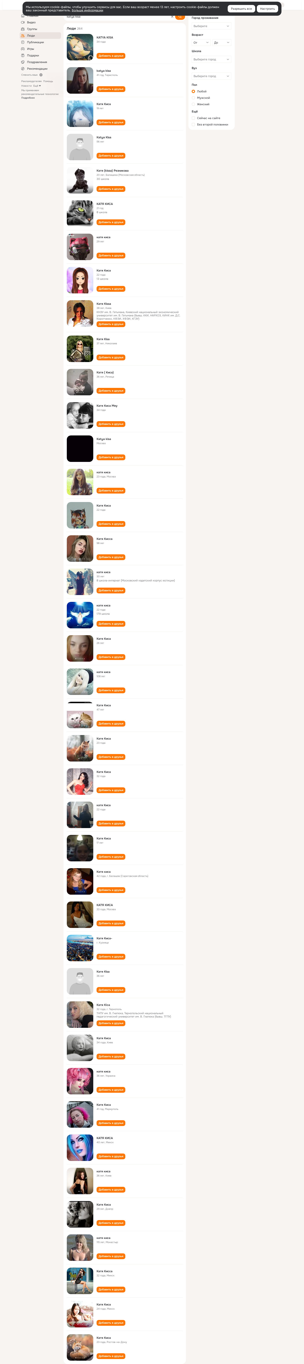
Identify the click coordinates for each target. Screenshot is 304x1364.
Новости (26, 85)
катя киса (103, 237)
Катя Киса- (104, 938)
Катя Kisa (103, 339)
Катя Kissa (104, 304)
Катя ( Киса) (105, 372)
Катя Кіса (103, 1005)
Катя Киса (104, 104)
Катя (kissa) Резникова (113, 170)
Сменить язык (29, 75)
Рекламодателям (31, 81)
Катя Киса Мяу (107, 406)
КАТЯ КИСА (105, 204)
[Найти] (180, 16)
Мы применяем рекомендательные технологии (40, 94)
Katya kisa (104, 439)
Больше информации (87, 10)
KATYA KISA (105, 37)
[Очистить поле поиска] (172, 16)
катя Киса (104, 805)
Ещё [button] (35, 85)
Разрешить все (241, 9)
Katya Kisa (104, 137)
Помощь (48, 81)
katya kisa (104, 71)
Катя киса (104, 872)
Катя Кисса (105, 539)
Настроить (267, 9)
